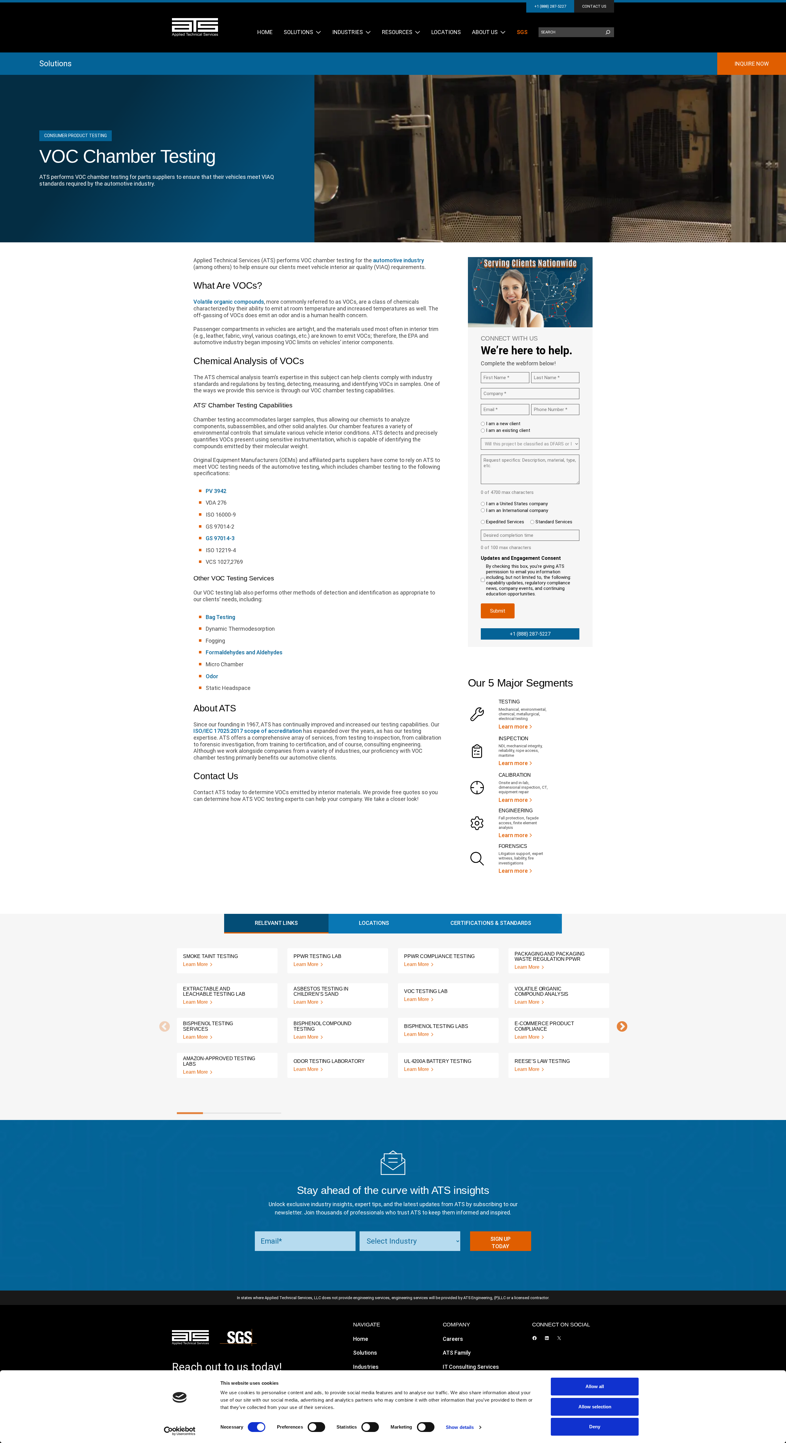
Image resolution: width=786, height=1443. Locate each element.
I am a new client (503, 423)
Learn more (513, 726)
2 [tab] (216, 1113)
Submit (497, 611)
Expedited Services (505, 522)
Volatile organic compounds (228, 301)
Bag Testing (220, 617)
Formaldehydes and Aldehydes (244, 652)
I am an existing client (508, 430)
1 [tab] (190, 1113)
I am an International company (517, 510)
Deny (594, 1426)
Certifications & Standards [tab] (490, 923)
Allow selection (594, 1406)
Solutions (55, 63)
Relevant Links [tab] (276, 923)
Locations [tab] (374, 923)
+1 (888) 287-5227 (550, 6)
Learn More (195, 964)
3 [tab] (242, 1113)
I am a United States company (517, 503)
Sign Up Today (500, 1242)
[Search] (608, 32)
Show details (460, 1427)
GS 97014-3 (220, 538)
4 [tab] (268, 1113)
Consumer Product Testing (75, 135)
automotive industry (398, 260)
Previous (161, 1027)
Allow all (595, 1386)
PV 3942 (216, 491)
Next (619, 1027)
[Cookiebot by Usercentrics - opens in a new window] (180, 1431)
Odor (212, 676)
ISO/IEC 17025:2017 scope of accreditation (247, 731)
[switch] (316, 1427)
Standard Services (553, 522)
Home (360, 1339)
